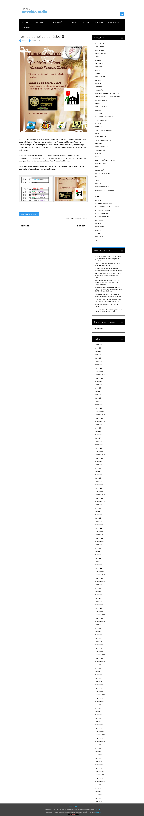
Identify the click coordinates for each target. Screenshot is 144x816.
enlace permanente (81, 218)
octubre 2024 (99, 418)
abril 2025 (98, 398)
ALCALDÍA (98, 60)
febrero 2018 (99, 685)
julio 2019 (98, 628)
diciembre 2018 (99, 651)
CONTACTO (26, 28)
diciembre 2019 (99, 611)
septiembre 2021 (100, 541)
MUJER (97, 157)
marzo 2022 (98, 521)
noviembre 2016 (100, 735)
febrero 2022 (99, 525)
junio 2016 (98, 751)
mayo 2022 (98, 515)
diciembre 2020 (99, 571)
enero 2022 (98, 528)
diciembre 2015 (99, 771)
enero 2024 (98, 448)
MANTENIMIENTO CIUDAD (103, 130)
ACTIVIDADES (99, 50)
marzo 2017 (98, 721)
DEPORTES (34, 214)
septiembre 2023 (100, 461)
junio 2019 (98, 631)
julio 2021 (98, 548)
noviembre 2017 (100, 695)
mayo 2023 (98, 475)
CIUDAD (97, 70)
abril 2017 (98, 718)
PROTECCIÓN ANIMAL (102, 187)
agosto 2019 (98, 625)
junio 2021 (98, 551)
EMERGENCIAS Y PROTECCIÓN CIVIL (107, 93)
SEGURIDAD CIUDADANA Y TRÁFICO (107, 207)
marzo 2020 (98, 601)
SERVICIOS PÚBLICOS (102, 213)
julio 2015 (98, 788)
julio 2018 (98, 668)
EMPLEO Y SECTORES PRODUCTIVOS (107, 97)
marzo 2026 (98, 361)
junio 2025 (98, 391)
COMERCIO (98, 73)
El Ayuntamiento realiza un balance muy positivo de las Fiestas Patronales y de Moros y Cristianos (107, 282)
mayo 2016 (98, 755)
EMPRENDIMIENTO (101, 100)
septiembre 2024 (100, 421)
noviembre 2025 (100, 375)
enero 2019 (98, 648)
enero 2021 (98, 568)
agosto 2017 (98, 705)
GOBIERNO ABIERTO (101, 107)
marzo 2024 (98, 441)
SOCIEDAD (98, 223)
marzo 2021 (98, 561)
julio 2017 (98, 708)
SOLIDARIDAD (99, 227)
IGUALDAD (98, 113)
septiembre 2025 (100, 381)
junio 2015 (98, 791)
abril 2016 (98, 758)
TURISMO (98, 233)
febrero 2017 (99, 725)
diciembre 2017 (99, 691)
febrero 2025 (99, 405)
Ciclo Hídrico (99, 67)
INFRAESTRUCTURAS (102, 120)
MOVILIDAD (98, 153)
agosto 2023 (98, 465)
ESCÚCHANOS (40, 22)
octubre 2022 (99, 498)
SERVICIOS (99, 22)
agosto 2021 (98, 545)
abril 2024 (98, 438)
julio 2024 (98, 428)
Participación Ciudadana (102, 173)
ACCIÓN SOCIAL (100, 47)
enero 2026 (98, 368)
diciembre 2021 (99, 531)
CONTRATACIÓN (100, 77)
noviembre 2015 (100, 775)
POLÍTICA (98, 183)
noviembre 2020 (100, 575)
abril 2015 (98, 798)
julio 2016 (98, 748)
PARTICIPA (85, 22)
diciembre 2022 (99, 491)
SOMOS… (25, 22)
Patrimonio (98, 177)
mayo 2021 (98, 555)
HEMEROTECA (113, 22)
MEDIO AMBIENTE (100, 137)
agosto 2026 (98, 345)
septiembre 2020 (100, 581)
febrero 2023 (99, 485)
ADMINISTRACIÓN (100, 53)
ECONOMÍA (98, 87)
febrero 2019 (99, 645)
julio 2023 (98, 468)
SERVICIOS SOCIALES (102, 217)
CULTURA (98, 80)
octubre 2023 (99, 458)
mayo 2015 (98, 795)
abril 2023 (98, 478)
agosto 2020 (98, 585)
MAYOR (97, 133)
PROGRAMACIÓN (57, 22)
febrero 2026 (99, 365)
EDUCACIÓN (99, 90)
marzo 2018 (98, 681)
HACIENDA (98, 110)
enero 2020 (98, 608)
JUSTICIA (98, 123)
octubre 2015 (99, 778)
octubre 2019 (99, 618)
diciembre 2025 (99, 371)
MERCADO (98, 143)
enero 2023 (98, 488)
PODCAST (72, 22)
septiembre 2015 (100, 781)
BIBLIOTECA (99, 63)
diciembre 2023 (99, 451)
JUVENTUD (98, 127)
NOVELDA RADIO (100, 163)
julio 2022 (98, 508)
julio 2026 (98, 348)
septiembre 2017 (100, 701)
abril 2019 (98, 638)
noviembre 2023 (100, 455)
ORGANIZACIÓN (100, 170)
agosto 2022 (98, 505)
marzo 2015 (98, 801)
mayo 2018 (98, 675)
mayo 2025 (98, 394)
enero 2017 (98, 728)
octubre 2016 (99, 738)
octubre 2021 (99, 538)
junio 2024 (98, 431)
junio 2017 (98, 711)
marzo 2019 (98, 641)
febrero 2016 (99, 765)
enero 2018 (98, 688)
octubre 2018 (99, 658)
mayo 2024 (98, 435)
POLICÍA (97, 180)
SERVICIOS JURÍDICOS (102, 210)
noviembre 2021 (100, 535)
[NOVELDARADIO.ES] (38, 15)
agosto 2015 (98, 785)
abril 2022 (98, 518)
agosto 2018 (98, 665)
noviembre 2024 (100, 415)
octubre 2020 (99, 578)
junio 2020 (98, 591)
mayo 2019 (98, 635)
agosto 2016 (98, 745)
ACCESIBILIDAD (100, 43)
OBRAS (97, 167)
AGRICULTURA (99, 57)
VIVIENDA (98, 240)
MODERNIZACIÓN (100, 150)
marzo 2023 (98, 481)
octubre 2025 (99, 378)
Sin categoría (99, 220)
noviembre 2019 (100, 615)
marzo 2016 (98, 761)
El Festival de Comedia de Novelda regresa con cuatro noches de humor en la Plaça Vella (108, 275)
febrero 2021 (99, 565)
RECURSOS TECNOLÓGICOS (104, 190)
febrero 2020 (99, 605)
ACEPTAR (73, 814)
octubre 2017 (99, 698)
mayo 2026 (98, 354)
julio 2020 (98, 588)
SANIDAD (98, 200)
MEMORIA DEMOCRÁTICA (103, 140)
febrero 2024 (99, 445)
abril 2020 (98, 598)
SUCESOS (98, 230)
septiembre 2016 (100, 741)
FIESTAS (97, 103)
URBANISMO (99, 237)
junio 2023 (98, 471)
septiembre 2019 (100, 621)
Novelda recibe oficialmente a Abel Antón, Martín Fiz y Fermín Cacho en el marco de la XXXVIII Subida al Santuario (108, 289)
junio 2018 (98, 671)
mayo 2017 (98, 715)
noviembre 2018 (100, 655)
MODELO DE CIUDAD (101, 147)
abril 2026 (98, 358)
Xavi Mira (25, 40)
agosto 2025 (98, 385)
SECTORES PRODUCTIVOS (103, 203)
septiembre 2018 (100, 661)
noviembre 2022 (100, 495)
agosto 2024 (98, 425)
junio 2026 (98, 351)
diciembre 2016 (99, 731)
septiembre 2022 (100, 501)
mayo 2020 (98, 595)
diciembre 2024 (99, 411)
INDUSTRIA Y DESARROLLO (104, 117)
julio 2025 (98, 388)
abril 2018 (98, 678)
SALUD (97, 197)
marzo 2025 (98, 401)
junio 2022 (98, 511)
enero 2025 (98, 408)
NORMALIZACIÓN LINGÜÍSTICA (105, 160)
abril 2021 (98, 558)
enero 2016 (98, 768)
